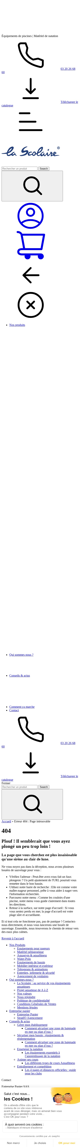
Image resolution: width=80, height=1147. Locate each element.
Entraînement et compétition (34, 1066)
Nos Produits (17, 945)
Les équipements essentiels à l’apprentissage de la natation (42, 1054)
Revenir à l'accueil (13, 938)
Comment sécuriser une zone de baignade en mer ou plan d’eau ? (50, 1030)
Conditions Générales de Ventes (36, 1004)
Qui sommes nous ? (21, 654)
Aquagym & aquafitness (32, 955)
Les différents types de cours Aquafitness (50, 1063)
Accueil (6, 821)
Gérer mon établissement (32, 1024)
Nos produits (17, 325)
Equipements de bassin (31, 962)
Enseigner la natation (30, 1049)
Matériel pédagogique (30, 952)
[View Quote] (31, 259)
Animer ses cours (27, 1059)
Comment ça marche (22, 706)
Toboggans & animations (32, 969)
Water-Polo (24, 958)
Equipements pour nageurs (33, 948)
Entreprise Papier (27, 1014)
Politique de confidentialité (33, 1000)
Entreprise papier (19, 1011)
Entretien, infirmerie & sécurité (36, 972)
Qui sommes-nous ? (21, 979)
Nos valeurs (24, 993)
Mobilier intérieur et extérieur (35, 965)
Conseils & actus (19, 675)
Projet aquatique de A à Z (32, 990)
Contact (14, 710)
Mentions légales (27, 1007)
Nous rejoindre (26, 997)
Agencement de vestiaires (32, 976)
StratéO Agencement (30, 1018)
